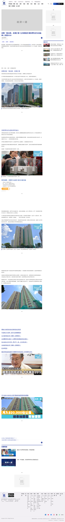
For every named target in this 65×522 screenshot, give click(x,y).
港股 (28, 495)
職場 (35, 3)
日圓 (15, 1)
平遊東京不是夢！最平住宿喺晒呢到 (11, 332)
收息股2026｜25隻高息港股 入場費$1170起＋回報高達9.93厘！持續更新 (57, 54)
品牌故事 (38, 497)
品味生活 (49, 496)
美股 (28, 497)
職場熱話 (45, 502)
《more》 (2, 501)
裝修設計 (31, 506)
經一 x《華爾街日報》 (59, 3)
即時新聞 (52, 505)
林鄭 (7, 41)
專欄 (9, 6)
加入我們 (18, 6)
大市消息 (31, 496)
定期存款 (35, 496)
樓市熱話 (31, 510)
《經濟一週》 (16, 501)
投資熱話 (28, 507)
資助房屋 (11, 41)
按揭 (31, 508)
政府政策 (52, 496)
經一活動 (38, 508)
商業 (28, 3)
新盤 (31, 504)
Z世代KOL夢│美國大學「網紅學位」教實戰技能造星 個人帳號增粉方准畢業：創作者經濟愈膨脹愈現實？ (57, 49)
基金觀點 (28, 502)
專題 (14, 3)
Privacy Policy (61, 520)
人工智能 (42, 496)
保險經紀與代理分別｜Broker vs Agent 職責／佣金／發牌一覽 (57, 64)
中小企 (38, 498)
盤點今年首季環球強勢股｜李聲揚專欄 (25, 449)
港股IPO (10, 1)
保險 (34, 498)
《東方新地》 (17, 500)
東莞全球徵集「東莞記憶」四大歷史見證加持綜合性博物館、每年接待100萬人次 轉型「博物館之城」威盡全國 (57, 45)
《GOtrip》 (5, 500)
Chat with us (51, 520)
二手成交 (31, 499)
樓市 (21, 3)
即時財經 (10, 3)
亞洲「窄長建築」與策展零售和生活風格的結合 (27, 459)
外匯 (28, 498)
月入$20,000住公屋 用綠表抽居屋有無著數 (14, 395)
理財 (24, 3)
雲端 (42, 501)
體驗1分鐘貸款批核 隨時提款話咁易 (11, 329)
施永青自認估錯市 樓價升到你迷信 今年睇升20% (16, 352)
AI (32, 1)
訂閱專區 (13, 6)
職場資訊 (45, 499)
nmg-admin (4, 37)
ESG (37, 502)
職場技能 (45, 496)
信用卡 (35, 508)
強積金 (35, 501)
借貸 (34, 505)
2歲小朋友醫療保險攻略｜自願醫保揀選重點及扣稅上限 (57, 59)
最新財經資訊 (37, 1)
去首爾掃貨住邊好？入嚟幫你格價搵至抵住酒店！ (14, 339)
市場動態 (38, 495)
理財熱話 (35, 510)
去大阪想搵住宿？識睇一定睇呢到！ (11, 335)
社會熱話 (52, 499)
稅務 (34, 506)
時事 (42, 3)
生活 (39, 3)
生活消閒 (49, 499)
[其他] (41, 37)
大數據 (42, 498)
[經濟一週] (4, 3)
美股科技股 (27, 1)
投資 (17, 3)
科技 (31, 3)
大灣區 (38, 504)
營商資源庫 (39, 501)
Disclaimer (56, 520)
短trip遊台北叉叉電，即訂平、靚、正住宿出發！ (14, 342)
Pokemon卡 (20, 1)
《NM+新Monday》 (11, 500)
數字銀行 (35, 503)
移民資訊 (52, 502)
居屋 (3, 41)
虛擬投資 (28, 505)
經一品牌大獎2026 (39, 506)
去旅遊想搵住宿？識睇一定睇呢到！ (11, 345)
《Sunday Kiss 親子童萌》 (9, 501)
